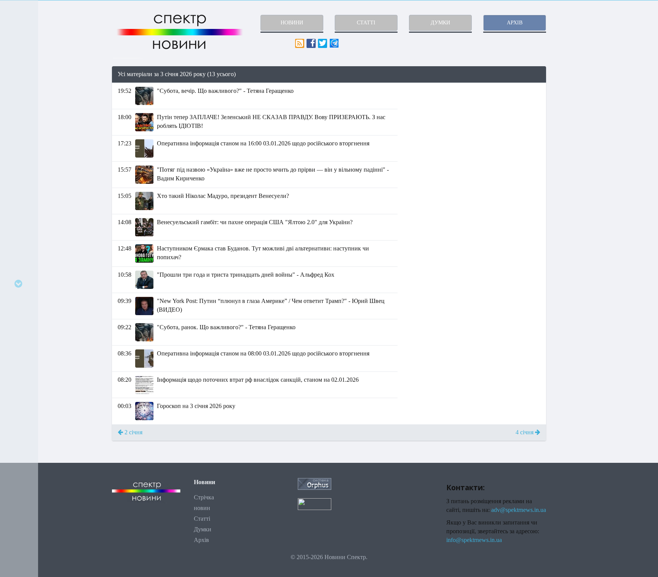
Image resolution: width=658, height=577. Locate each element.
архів (514, 23)
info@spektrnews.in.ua (474, 540)
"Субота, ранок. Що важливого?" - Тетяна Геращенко (226, 327)
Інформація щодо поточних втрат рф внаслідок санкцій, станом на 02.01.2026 (258, 379)
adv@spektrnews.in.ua (518, 510)
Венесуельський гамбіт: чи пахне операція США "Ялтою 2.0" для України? (255, 222)
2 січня (132, 432)
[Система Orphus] (314, 483)
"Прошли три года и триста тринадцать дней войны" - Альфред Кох (245, 274)
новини (292, 23)
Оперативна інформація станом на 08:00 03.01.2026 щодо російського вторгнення (263, 353)
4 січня (525, 432)
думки (440, 23)
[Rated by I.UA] (314, 503)
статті (366, 23)
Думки (202, 529)
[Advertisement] (477, 136)
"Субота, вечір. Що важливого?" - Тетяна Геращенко (225, 91)
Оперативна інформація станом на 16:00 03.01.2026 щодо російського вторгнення (263, 143)
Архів (201, 540)
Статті (202, 518)
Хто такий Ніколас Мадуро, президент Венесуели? (223, 196)
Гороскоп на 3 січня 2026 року (196, 406)
